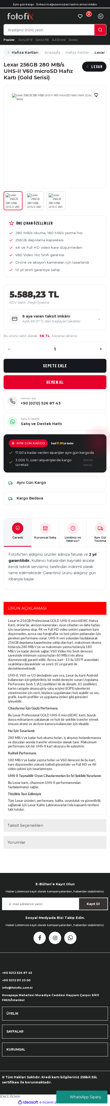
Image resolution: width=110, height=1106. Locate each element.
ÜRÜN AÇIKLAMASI (27, 608)
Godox (73, 39)
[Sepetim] (100, 16)
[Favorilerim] (80, 16)
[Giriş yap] (89, 16)
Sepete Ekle (55, 365)
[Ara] (100, 29)
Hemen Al (54, 381)
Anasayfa (52, 52)
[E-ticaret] (54, 1102)
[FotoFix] (40, 16)
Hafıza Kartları (25, 52)
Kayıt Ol (93, 904)
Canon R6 (42, 39)
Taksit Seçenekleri (25, 825)
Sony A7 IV (25, 39)
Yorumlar (16, 842)
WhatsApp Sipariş (85, 1097)
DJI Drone (59, 39)
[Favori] (96, 94)
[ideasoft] (28, 1102)
